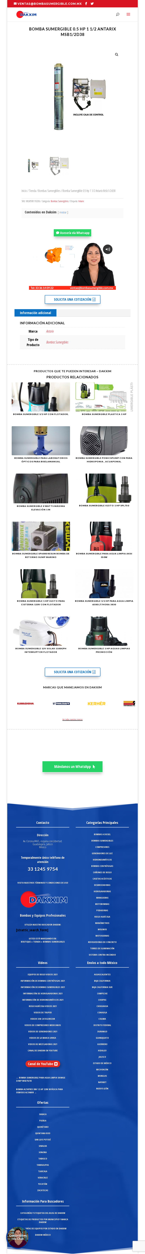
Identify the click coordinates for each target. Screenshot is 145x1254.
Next (131, 704)
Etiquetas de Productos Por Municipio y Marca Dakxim (43, 1221)
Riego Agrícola (102, 916)
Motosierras (102, 935)
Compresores (102, 847)
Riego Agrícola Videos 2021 (43, 1006)
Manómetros (102, 923)
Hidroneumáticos (102, 859)
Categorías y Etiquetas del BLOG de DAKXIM (42, 1213)
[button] (117, 54)
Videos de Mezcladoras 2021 (42, 1044)
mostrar (62, 212)
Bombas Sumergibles (49, 190)
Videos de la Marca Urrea (42, 1037)
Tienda (32, 190)
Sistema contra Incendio (102, 954)
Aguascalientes (102, 974)
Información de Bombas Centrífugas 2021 (43, 980)
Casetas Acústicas (102, 878)
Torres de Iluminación (102, 948)
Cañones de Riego (102, 872)
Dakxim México (43, 1234)
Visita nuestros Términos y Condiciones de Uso (43, 882)
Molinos (102, 929)
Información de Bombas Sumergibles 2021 (43, 987)
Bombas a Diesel (102, 834)
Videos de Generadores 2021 (42, 1031)
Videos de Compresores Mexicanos (43, 1025)
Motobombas (102, 904)
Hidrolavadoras (102, 891)
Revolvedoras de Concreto (102, 942)
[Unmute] (85, 287)
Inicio (24, 190)
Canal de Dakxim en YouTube (43, 1050)
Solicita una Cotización (72, 299)
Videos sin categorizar (42, 1018)
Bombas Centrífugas (102, 866)
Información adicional (35, 312)
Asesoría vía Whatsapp (74, 233)
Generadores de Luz (102, 853)
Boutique (26, 941)
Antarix (81, 201)
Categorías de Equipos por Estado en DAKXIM (42, 1228)
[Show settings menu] (92, 287)
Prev (13, 704)
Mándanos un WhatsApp (72, 766)
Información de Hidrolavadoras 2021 (43, 993)
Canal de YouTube (40, 1063)
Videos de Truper (43, 1012)
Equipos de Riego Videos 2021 (43, 974)
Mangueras (102, 897)
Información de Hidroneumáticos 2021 (42, 999)
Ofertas (42, 1102)
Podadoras (102, 910)
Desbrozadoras (102, 885)
